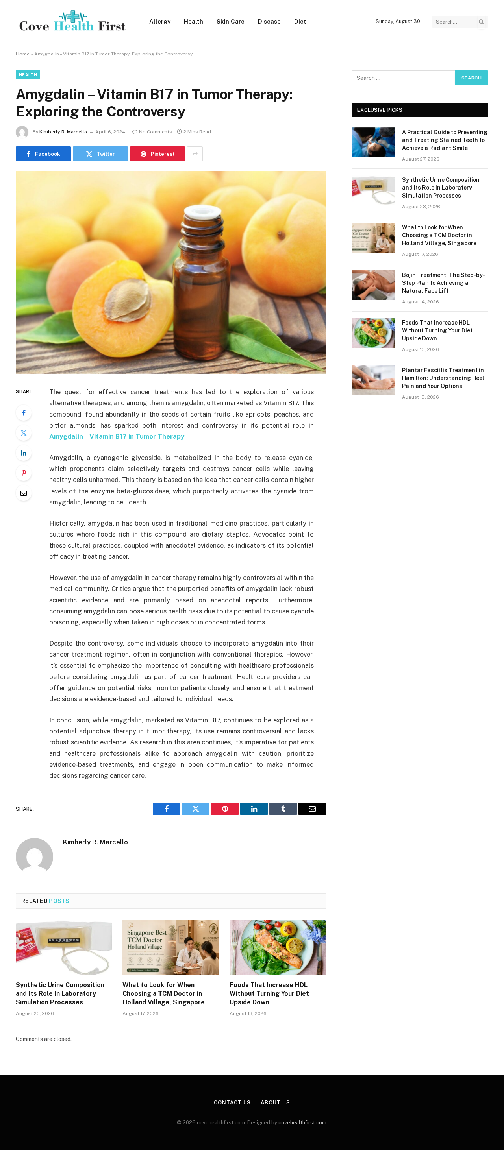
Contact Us (232, 1103)
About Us (275, 1103)
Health (193, 21)
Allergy (159, 21)
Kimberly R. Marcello (63, 132)
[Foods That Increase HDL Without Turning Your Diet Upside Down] (278, 947)
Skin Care (231, 21)
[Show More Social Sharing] (195, 153)
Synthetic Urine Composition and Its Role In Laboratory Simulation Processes (60, 993)
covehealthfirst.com (302, 1123)
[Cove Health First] (72, 21)
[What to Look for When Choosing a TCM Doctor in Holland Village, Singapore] (170, 947)
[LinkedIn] (24, 453)
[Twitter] (24, 433)
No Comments (155, 132)
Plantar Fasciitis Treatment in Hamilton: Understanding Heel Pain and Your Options (443, 378)
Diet (300, 21)
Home (23, 54)
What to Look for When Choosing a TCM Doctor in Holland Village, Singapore (163, 993)
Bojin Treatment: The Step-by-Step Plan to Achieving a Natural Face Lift (443, 283)
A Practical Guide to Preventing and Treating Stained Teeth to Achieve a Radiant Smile (444, 140)
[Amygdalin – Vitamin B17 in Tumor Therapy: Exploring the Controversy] (171, 272)
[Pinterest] (24, 473)
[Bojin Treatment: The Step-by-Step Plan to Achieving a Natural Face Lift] (373, 285)
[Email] (24, 493)
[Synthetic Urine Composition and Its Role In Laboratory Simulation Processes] (64, 947)
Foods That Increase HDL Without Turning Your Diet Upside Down (269, 993)
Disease (269, 21)
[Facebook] (24, 413)
